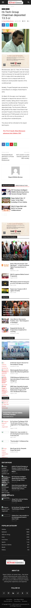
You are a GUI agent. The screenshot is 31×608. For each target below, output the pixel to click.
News (7, 6)
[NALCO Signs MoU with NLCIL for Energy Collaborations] (6, 208)
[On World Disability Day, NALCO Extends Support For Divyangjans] (15, 251)
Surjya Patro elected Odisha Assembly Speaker (12, 413)
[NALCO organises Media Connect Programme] (5, 276)
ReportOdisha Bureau (8, 21)
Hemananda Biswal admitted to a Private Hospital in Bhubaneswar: (8, 157)
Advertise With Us (8, 601)
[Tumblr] (22, 593)
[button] (3, 2)
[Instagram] (8, 593)
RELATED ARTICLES (8, 185)
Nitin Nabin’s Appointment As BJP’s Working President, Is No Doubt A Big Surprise (15, 310)
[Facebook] (3, 25)
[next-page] (5, 215)
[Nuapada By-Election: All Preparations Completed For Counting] (5, 329)
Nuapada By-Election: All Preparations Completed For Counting (18, 329)
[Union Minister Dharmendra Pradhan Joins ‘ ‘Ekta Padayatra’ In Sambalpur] (5, 320)
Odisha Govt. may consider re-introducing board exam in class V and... (20, 517)
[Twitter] (7, 25)
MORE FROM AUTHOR (22, 185)
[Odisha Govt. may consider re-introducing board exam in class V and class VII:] (5, 433)
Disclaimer (24, 601)
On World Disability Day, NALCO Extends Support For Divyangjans (14, 256)
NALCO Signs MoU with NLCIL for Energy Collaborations (18, 208)
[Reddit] (18, 593)
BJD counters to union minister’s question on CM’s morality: (22, 156)
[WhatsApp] (15, 25)
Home (3, 6)
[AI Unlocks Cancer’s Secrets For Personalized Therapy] (5, 367)
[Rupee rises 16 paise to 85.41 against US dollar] (5, 290)
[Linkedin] (13, 593)
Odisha (12, 6)
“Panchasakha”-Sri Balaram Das (19, 441)
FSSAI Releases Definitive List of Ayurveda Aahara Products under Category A (19, 379)
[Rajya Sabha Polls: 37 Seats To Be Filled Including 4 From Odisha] (6, 200)
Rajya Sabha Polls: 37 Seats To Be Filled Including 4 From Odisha (19, 200)
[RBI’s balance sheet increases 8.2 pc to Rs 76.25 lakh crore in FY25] (5, 283)
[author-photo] (15, 174)
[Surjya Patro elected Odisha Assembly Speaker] (15, 410)
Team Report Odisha (19, 599)
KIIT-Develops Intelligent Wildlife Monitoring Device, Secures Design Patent (20, 192)
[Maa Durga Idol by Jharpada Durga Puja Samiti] (5, 453)
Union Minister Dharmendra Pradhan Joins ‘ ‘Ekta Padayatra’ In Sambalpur (19, 320)
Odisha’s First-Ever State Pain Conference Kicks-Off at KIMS (13, 355)
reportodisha (9, 599)
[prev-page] (3, 215)
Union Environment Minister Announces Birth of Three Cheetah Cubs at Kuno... (19, 487)
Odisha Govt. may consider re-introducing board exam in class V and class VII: (19, 433)
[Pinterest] (11, 25)
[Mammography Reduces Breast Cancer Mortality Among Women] (5, 376)
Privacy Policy (17, 601)
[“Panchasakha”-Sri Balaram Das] (5, 444)
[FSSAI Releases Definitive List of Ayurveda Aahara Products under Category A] (5, 385)
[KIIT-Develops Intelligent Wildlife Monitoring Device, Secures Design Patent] (6, 192)
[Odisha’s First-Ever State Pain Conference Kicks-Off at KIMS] (15, 351)
